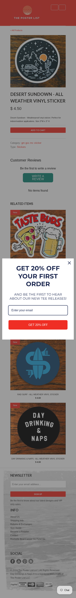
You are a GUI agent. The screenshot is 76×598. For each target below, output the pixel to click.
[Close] (69, 262)
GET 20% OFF (38, 324)
